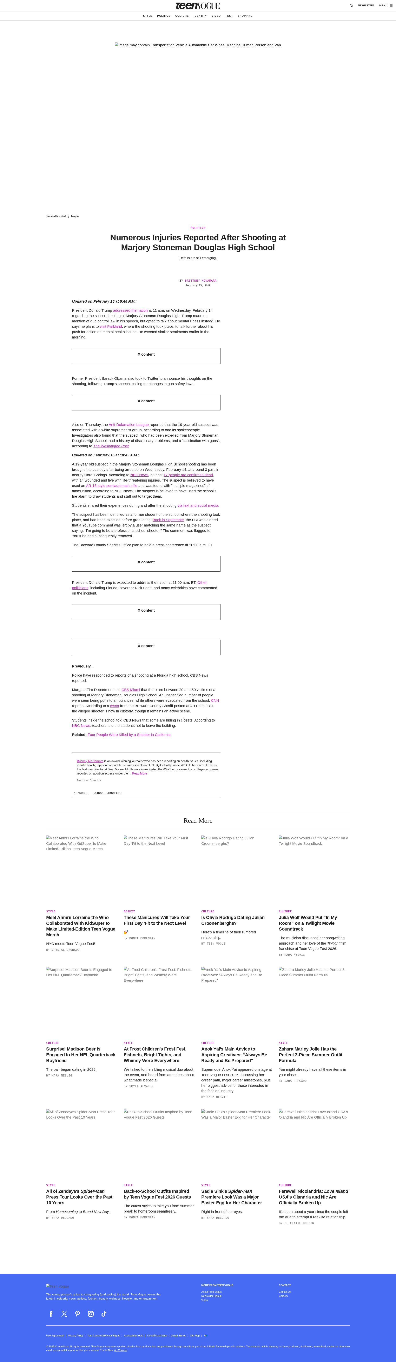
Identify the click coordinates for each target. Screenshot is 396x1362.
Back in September (168, 520)
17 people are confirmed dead (188, 475)
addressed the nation (130, 310)
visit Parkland (111, 326)
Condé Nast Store (157, 1335)
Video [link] (204, 1300)
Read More (139, 773)
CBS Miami (130, 690)
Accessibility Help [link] (133, 1335)
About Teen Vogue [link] (211, 1291)
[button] (386, 5)
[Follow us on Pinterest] (77, 1314)
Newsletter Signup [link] (211, 1296)
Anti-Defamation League (129, 425)
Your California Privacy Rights (103, 1335)
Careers (283, 1296)
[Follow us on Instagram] (91, 1314)
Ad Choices (120, 1350)
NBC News (139, 475)
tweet (114, 706)
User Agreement (55, 1335)
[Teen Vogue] (198, 6)
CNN (215, 700)
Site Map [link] (195, 1335)
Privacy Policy (76, 1335)
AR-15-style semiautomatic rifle (111, 486)
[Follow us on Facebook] (51, 1314)
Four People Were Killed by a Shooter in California (129, 735)
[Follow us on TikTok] (104, 1314)
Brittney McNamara (201, 280)
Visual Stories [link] (178, 1335)
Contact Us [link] (285, 1291)
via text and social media (198, 505)
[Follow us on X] (64, 1314)
